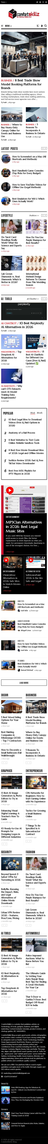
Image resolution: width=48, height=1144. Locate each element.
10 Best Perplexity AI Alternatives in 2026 (22, 325)
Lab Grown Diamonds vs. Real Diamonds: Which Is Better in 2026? (11, 278)
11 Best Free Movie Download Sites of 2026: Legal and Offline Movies (26, 452)
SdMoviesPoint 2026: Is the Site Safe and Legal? (34, 578)
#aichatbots (8, 351)
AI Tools (5, 933)
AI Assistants (8, 386)
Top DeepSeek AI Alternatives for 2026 (11, 356)
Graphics (6, 770)
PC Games (21, 661)
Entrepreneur (34, 770)
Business (6, 80)
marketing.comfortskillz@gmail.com (16, 1073)
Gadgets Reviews (24, 621)
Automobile (33, 933)
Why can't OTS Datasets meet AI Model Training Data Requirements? (11, 392)
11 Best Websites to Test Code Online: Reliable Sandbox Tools (24, 441)
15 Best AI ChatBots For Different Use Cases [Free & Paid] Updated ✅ (36, 357)
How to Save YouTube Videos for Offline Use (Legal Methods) (29, 186)
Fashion (30, 852)
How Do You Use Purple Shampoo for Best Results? (36, 240)
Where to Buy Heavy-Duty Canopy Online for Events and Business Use (11, 130)
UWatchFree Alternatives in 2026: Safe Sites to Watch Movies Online (12, 581)
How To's (21, 601)
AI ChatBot (9, 323)
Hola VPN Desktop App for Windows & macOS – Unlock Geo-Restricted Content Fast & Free (28, 1089)
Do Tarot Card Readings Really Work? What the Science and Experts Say (11, 243)
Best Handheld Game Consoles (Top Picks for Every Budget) (27, 172)
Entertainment (12, 516)
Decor (4, 695)
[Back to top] (42, 1138)
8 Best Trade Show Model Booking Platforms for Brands (21, 84)
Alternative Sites (33, 571)
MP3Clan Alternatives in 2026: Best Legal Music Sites (24, 526)
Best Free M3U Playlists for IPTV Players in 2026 (22, 472)
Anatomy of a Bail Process (22, 432)
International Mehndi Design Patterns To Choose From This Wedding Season (36, 279)
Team (3, 2)
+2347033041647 (10, 1077)
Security (6, 852)
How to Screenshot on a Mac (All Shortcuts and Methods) (29, 158)
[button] (4, 2)
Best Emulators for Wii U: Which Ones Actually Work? (28, 200)
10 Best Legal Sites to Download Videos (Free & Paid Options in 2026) (25, 422)
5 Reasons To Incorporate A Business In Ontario (35, 129)
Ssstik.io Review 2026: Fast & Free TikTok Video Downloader (26, 462)
